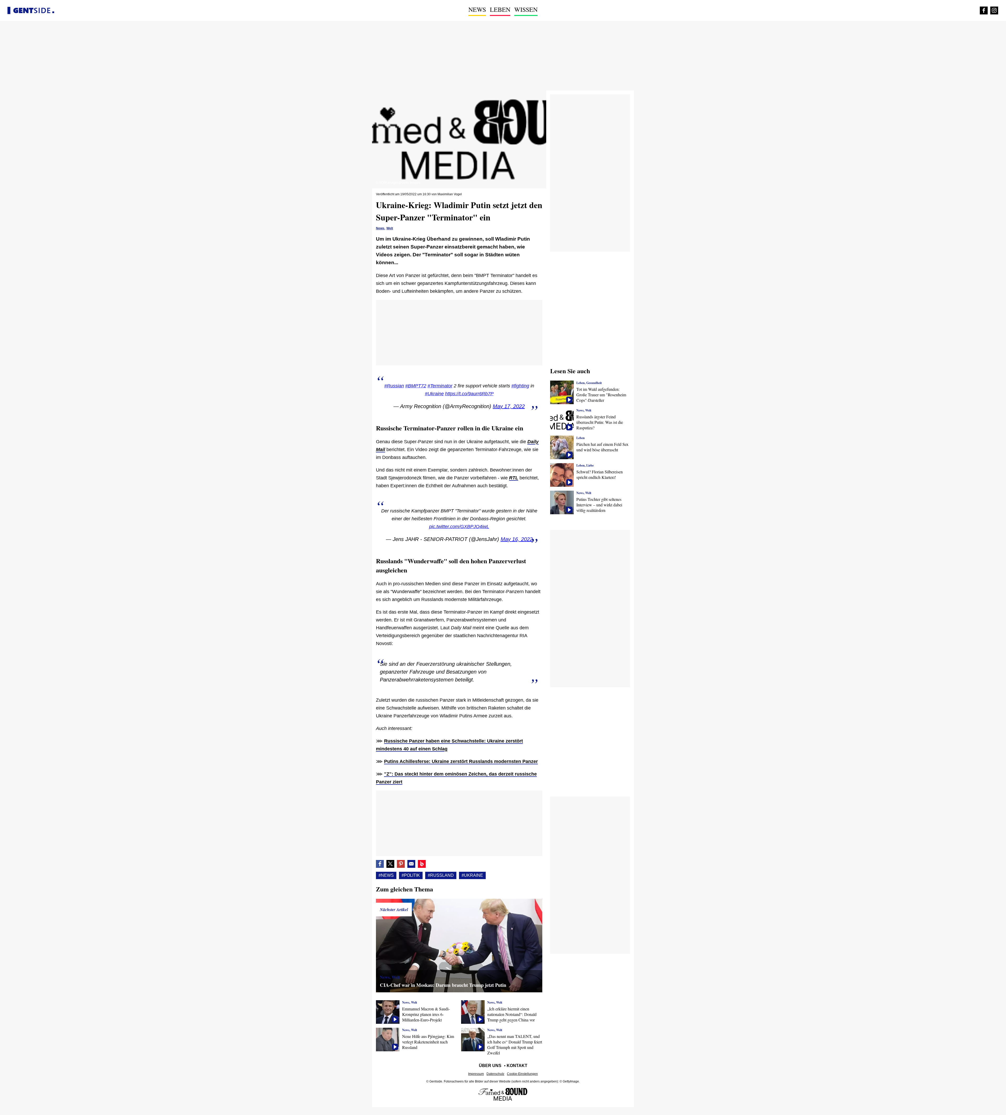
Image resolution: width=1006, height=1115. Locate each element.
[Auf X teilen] (390, 864)
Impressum (476, 1074)
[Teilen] (401, 864)
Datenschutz (495, 1074)
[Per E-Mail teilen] (411, 864)
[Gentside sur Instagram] (994, 10)
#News (386, 875)
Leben (500, 9)
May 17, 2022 (509, 406)
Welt (389, 228)
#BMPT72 (415, 385)
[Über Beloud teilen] (422, 864)
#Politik (411, 875)
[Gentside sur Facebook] (984, 10)
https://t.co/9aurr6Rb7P (469, 393)
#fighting (520, 385)
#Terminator (440, 385)
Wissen (526, 9)
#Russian (394, 385)
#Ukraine (434, 393)
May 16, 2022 (517, 539)
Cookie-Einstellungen (522, 1074)
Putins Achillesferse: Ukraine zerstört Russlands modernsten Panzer (461, 761)
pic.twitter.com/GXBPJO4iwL (459, 526)
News (477, 9)
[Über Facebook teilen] (380, 864)
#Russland (441, 875)
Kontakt (517, 1065)
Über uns (490, 1065)
